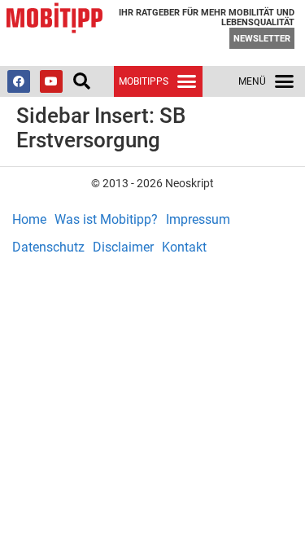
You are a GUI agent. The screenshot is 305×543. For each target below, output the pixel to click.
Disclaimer (123, 247)
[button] (81, 81)
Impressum (198, 219)
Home (29, 219)
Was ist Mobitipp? (106, 219)
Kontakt (184, 247)
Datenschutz (48, 247)
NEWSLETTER (261, 38)
